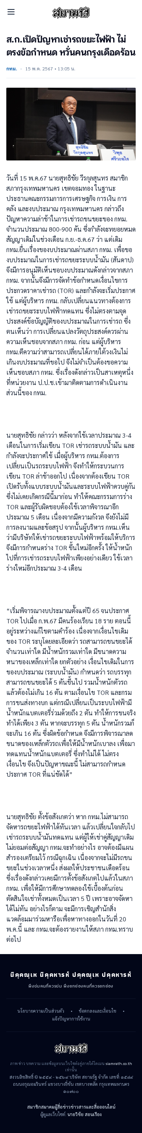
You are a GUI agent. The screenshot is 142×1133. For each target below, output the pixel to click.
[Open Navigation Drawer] (11, 12)
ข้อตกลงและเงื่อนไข (97, 1011)
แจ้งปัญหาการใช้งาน (71, 1019)
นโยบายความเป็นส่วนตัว (40, 1011)
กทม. (11, 68)
